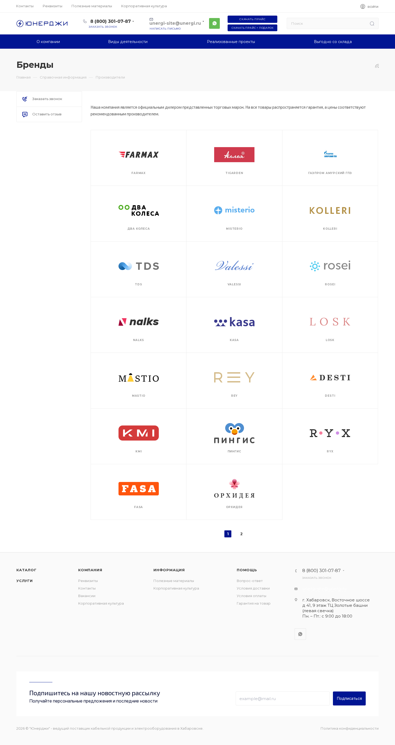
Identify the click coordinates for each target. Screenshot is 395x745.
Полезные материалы (173, 581)
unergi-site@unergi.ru (324, 588)
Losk (330, 340)
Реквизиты (88, 581)
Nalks (138, 340)
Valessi (234, 284)
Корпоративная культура (101, 603)
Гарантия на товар (254, 603)
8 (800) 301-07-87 (110, 21)
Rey (234, 396)
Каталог (26, 570)
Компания (90, 570)
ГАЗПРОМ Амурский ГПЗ (330, 173)
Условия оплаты (251, 596)
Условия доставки (253, 588)
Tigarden (234, 173)
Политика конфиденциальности (350, 728)
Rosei (330, 284)
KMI (138, 451)
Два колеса (138, 228)
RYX (330, 451)
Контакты (87, 588)
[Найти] (372, 23)
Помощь (247, 570)
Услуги (24, 581)
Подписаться (349, 698)
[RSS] (377, 65)
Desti (330, 396)
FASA (138, 507)
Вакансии (86, 596)
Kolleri (330, 228)
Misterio (234, 228)
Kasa (234, 340)
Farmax (138, 173)
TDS (138, 284)
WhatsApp (214, 23)
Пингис (234, 451)
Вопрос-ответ (250, 581)
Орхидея (234, 507)
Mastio (138, 396)
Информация (169, 570)
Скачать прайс (252, 19)
